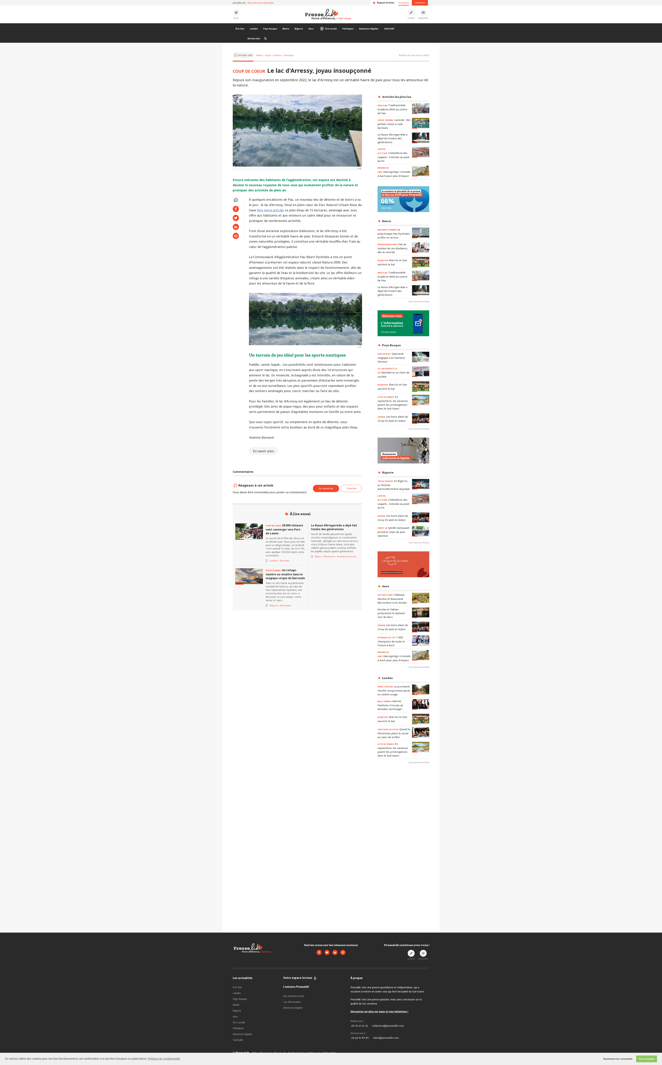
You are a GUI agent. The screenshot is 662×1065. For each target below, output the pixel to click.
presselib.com (239, 2)
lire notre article (270, 210)
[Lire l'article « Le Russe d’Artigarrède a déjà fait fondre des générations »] (420, 138)
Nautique (289, 55)
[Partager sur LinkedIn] (236, 227)
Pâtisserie (329, 556)
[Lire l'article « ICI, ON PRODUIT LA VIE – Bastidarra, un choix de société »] (420, 371)
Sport (268, 55)
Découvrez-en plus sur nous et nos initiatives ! (379, 1011)
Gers (311, 28)
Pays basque (270, 28)
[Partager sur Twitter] (236, 218)
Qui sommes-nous (293, 996)
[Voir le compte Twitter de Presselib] (327, 952)
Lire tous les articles (419, 301)
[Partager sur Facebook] (236, 209)
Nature (277, 55)
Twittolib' (389, 28)
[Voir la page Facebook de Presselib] (319, 952)
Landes (254, 28)
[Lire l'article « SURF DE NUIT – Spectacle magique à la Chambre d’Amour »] (420, 357)
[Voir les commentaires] (236, 200)
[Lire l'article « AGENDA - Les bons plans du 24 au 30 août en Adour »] (420, 418)
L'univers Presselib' (296, 987)
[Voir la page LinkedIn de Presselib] (335, 952)
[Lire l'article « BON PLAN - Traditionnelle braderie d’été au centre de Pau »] (420, 108)
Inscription (403, 2)
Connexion (420, 2)
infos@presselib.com (386, 1037)
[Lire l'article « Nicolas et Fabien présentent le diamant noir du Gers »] (420, 612)
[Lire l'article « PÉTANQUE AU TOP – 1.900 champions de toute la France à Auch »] (420, 640)
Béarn (286, 28)
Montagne (285, 605)
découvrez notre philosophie (261, 2)
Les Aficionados (292, 1001)
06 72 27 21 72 (359, 1025)
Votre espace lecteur (297, 977)
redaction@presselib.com (388, 1025)
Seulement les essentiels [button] (618, 1058)
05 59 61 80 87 (360, 1037)
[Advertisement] (403, 823)
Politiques (348, 28)
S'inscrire (646, 1045)
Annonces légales (368, 28)
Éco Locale (331, 28)
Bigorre (299, 28)
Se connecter (326, 488)
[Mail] (236, 236)
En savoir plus (263, 451)
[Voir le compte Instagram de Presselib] (342, 952)
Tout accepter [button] (647, 1058)
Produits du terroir (346, 556)
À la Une (239, 28)
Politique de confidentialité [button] (164, 1058)
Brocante (284, 560)
